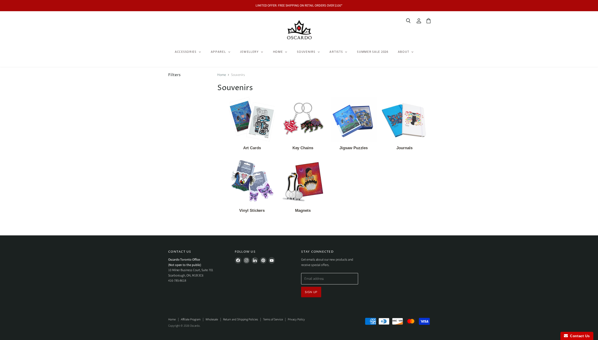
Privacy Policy (296, 319)
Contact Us (579, 336)
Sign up (311, 292)
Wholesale (212, 319)
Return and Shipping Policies (240, 319)
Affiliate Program (191, 319)
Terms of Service (273, 319)
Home (221, 75)
